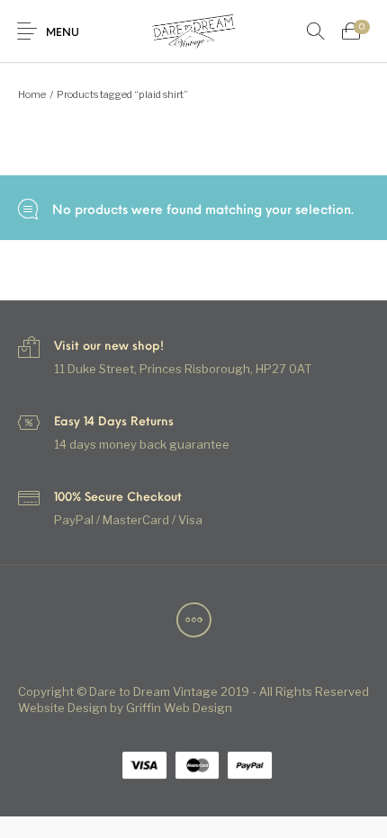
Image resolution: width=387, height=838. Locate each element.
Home (32, 94)
